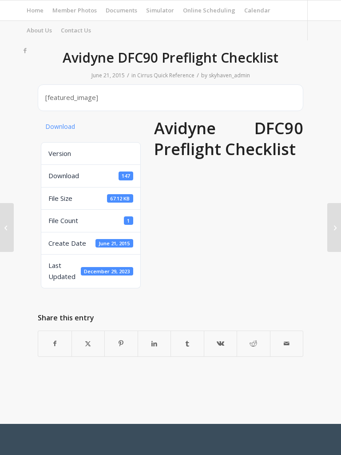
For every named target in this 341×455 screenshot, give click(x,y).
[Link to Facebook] (25, 50)
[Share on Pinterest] (121, 343)
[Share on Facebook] (54, 343)
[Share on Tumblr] (187, 343)
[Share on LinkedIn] (154, 343)
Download (60, 126)
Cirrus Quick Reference (165, 75)
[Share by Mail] (286, 343)
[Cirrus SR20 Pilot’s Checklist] (7, 227)
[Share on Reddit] (253, 343)
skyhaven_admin (229, 75)
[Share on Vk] (220, 343)
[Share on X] (88, 343)
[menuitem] (35, 10)
